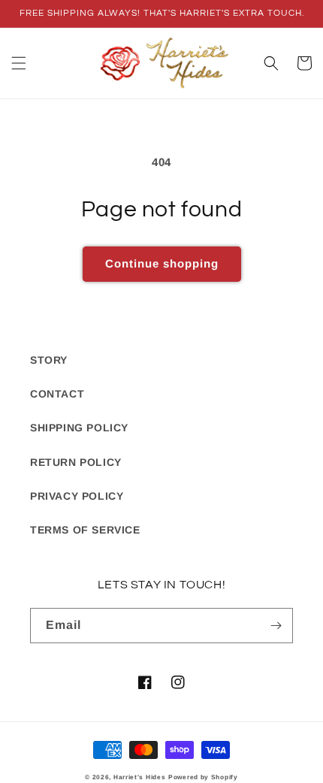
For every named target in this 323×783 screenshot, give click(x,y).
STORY (49, 360)
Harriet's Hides (139, 777)
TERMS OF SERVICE (85, 530)
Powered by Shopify (203, 777)
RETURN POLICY (76, 462)
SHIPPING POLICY (79, 428)
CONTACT (57, 394)
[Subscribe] (275, 625)
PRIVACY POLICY (76, 496)
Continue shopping (162, 263)
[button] (18, 63)
